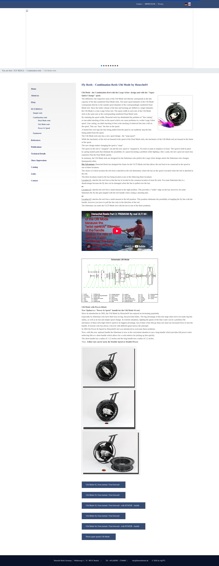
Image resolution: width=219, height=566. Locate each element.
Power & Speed (44, 128)
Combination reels (40, 117)
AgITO (162, 561)
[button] (101, 65)
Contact (139, 4)
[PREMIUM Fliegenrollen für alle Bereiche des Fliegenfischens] (175, 113)
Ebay (33, 102)
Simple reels (37, 113)
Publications (36, 147)
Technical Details (38, 154)
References (35, 140)
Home (33, 89)
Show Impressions (39, 160)
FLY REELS (36, 109)
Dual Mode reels (44, 121)
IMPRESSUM (150, 4)
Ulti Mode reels (44, 124)
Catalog (34, 167)
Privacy (160, 4)
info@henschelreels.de (140, 561)
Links (33, 174)
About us (35, 96)
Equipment (37, 133)
